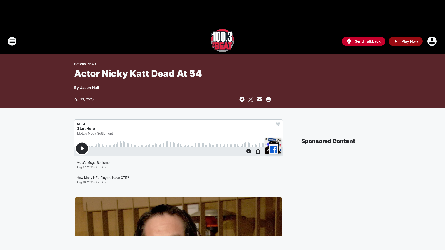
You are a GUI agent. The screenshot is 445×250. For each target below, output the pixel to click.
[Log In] (432, 41)
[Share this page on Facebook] (242, 99)
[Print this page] (268, 99)
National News (85, 64)
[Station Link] (222, 41)
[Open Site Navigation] (12, 41)
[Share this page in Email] (259, 99)
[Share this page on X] (251, 99)
